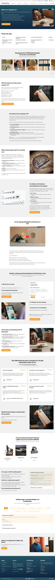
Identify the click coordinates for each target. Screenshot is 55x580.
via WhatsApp (21, 544)
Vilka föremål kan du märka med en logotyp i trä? (7, 41)
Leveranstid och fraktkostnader (6, 566)
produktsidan (20, 287)
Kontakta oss (4, 548)
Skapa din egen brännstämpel (35, 319)
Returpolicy (3, 568)
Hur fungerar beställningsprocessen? (36, 37)
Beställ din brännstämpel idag (35, 212)
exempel (3, 37)
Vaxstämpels (19, 3)
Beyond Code (52, 578)
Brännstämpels (13, 3)
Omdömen (32, 42)
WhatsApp (40, 480)
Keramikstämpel (25, 3)
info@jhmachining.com (43, 573)
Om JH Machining (40, 3)
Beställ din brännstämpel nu (6, 296)
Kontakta (50, 3)
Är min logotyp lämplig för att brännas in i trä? (22, 43)
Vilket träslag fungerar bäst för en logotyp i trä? (21, 38)
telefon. (47, 480)
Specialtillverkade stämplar (33, 3)
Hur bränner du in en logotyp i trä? (7, 43)
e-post (43, 480)
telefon (2, 545)
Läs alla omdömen (20, 365)
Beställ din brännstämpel (6, 350)
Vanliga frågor (46, 3)
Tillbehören (50, 37)
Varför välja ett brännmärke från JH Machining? (36, 41)
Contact (2, 571)
